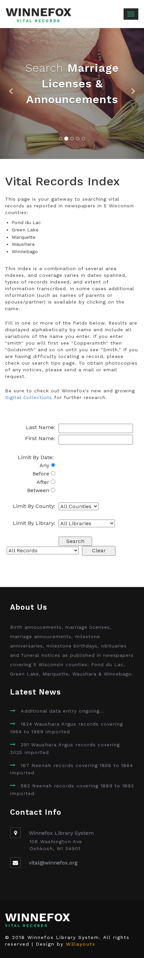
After (44, 482)
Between (39, 490)
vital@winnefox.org (53, 862)
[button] (11, 93)
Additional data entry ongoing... (62, 711)
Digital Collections (28, 397)
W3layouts (80, 944)
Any (45, 465)
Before (41, 473)
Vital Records (39, 21)
